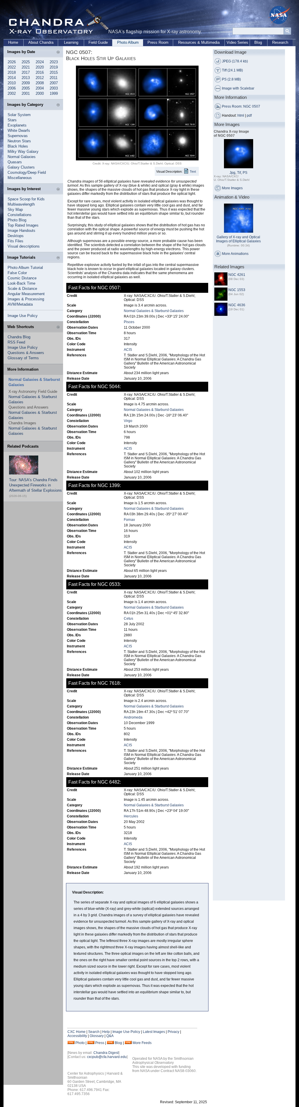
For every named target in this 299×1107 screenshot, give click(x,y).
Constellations (20, 215)
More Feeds (142, 1043)
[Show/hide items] (58, 52)
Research (280, 42)
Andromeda (133, 717)
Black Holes (18, 146)
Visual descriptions (24, 246)
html (240, 115)
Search (94, 1032)
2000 (40, 93)
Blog (258, 42)
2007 (54, 83)
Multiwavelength (21, 204)
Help (106, 1032)
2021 (26, 67)
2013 (26, 78)
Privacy (173, 1032)
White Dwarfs (19, 130)
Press (99, 1043)
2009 (26, 83)
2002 (12, 93)
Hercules (131, 816)
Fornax (129, 520)
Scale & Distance (22, 288)
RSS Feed (16, 342)
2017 (26, 72)
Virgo (128, 421)
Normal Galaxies (22, 157)
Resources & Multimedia (199, 42)
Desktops (16, 236)
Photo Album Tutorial (25, 267)
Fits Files (15, 241)
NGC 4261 (236, 275)
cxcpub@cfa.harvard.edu (107, 1057)
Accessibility (77, 1036)
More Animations (235, 254)
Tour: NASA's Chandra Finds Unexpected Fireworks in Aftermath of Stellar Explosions (35, 485)
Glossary (97, 1036)
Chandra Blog (19, 337)
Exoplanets (17, 125)
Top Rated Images (23, 225)
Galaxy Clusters (21, 167)
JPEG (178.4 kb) (235, 61)
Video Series (237, 42)
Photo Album (128, 42)
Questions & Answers (26, 353)
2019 (54, 67)
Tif (239, 173)
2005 (26, 88)
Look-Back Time (21, 283)
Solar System (19, 115)
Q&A (110, 1036)
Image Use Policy (23, 315)
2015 (54, 72)
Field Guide (98, 42)
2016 (40, 72)
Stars (12, 120)
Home (13, 42)
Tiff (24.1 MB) (232, 70)
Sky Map (15, 209)
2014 (12, 78)
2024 (40, 62)
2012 (40, 78)
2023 (54, 62)
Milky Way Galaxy (23, 151)
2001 (26, 93)
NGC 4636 (236, 305)
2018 (12, 72)
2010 (12, 83)
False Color (17, 273)
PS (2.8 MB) (231, 79)
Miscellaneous (20, 178)
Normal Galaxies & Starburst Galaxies (154, 311)
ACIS (128, 350)
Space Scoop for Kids (26, 199)
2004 (40, 88)
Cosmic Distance (22, 278)
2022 (12, 67)
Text (193, 171)
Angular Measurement (26, 294)
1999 (54, 93)
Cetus (128, 618)
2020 (40, 67)
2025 (26, 62)
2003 (54, 88)
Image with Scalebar (238, 88)
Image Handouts (21, 230)
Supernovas (18, 136)
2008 (40, 83)
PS (245, 173)
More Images (232, 188)
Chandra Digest (106, 1053)
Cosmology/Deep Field (27, 172)
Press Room (157, 42)
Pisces (129, 322)
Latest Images (154, 1032)
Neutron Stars (19, 141)
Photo (80, 1043)
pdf (249, 115)
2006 (12, 88)
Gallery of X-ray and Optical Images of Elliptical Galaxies (238, 239)
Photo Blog (17, 220)
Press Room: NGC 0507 (241, 106)
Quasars (15, 162)
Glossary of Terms (23, 358)
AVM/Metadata (20, 304)
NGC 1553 (236, 290)
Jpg (232, 173)
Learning (71, 42)
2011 (54, 78)
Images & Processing (26, 299)
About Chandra (40, 42)
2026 (12, 62)
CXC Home (76, 1032)
